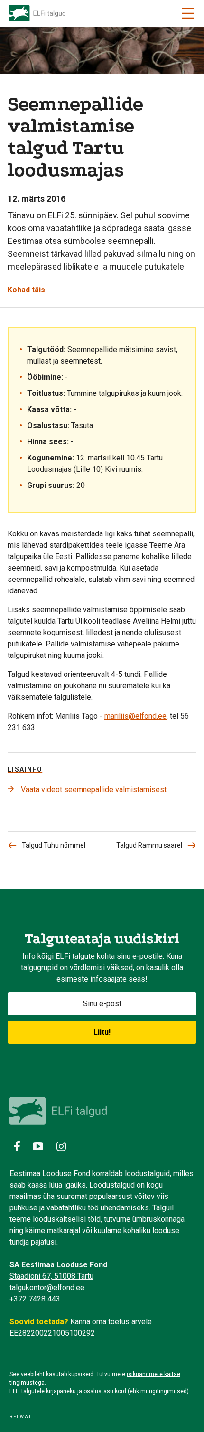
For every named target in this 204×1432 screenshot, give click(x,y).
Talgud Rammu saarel (149, 845)
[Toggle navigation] (188, 13)
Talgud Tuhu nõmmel (53, 845)
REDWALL (22, 1416)
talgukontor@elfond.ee (46, 1287)
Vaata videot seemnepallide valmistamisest (94, 789)
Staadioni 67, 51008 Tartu (51, 1276)
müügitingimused (163, 1391)
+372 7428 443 (34, 1298)
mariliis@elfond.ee (135, 716)
